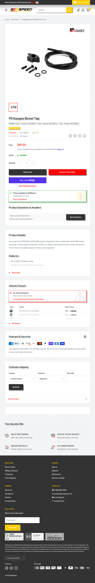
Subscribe (12, 527)
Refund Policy (13, 399)
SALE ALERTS (83, 2)
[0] (88, 10)
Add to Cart (27, 172)
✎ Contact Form (58, 501)
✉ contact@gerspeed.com (62, 494)
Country (12, 373)
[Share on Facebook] (70, 135)
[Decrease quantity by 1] (20, 163)
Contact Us (9, 494)
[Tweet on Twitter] (80, 135)
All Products (15, 19)
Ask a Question (75, 217)
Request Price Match (67, 172)
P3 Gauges (12, 133)
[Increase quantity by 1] (33, 163)
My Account (56, 474)
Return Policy (10, 467)
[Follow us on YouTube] (16, 568)
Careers (8, 497)
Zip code (70, 373)
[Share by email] (84, 135)
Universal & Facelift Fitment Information (28, 299)
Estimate (15, 387)
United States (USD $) (13, 558)
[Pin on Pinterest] (75, 135)
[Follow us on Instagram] (11, 568)
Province (41, 373)
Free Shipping (10, 478)
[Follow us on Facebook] (6, 568)
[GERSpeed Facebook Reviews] (34, 534)
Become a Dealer (58, 478)
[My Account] (83, 10)
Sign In (54, 467)
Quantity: (12, 163)
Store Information (20, 199)
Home (7, 19)
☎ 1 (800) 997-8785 (59, 490)
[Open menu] (6, 10)
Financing (9, 474)
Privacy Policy (10, 501)
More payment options (27, 186)
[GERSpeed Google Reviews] (14, 534)
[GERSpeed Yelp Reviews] (54, 534)
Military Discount (11, 471)
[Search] (69, 10)
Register (55, 471)
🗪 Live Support (58, 497)
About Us (8, 490)
